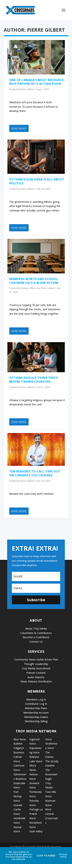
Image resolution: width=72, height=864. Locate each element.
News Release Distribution (36, 681)
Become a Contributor (36, 637)
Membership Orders (36, 717)
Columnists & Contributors (36, 633)
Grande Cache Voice (17, 809)
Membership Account (36, 712)
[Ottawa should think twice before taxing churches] (36, 357)
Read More (18, 128)
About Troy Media (36, 628)
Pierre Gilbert (27, 89)
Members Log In (36, 699)
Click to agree (46, 855)
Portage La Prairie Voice (36, 814)
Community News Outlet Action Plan (36, 659)
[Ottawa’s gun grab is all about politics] (36, 157)
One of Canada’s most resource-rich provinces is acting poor (37, 82)
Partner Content (36, 672)
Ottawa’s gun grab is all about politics (36, 181)
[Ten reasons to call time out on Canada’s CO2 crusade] (36, 449)
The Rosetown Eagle (51, 774)
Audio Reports (36, 677)
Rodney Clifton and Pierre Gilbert (37, 288)
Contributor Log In (36, 703)
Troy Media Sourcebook (36, 668)
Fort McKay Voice (17, 796)
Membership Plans (36, 708)
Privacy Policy (63, 855)
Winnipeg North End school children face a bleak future (34, 281)
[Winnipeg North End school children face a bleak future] (36, 256)
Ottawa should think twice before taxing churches (33, 380)
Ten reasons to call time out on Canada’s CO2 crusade (35, 473)
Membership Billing (36, 721)
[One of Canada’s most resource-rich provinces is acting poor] (36, 57)
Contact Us (36, 641)
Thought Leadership (36, 664)
